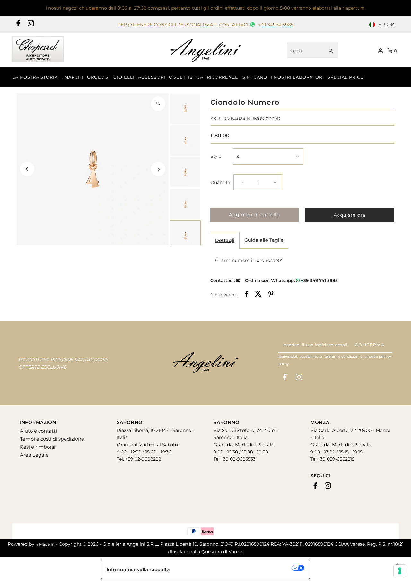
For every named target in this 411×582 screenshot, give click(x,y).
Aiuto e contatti (38, 431)
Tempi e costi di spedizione (52, 439)
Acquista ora (349, 215)
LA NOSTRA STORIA (35, 77)
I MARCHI (72, 77)
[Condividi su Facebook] (246, 295)
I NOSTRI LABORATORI (297, 77)
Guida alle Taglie (264, 240)
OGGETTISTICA (186, 77)
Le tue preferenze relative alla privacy (234, 568)
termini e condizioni (341, 356)
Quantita (220, 182)
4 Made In (45, 544)
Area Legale (34, 455)
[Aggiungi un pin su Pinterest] (271, 295)
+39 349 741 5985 (319, 280)
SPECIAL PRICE (345, 77)
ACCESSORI (151, 77)
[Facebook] (17, 24)
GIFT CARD (254, 77)
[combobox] (305, 50)
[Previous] (27, 169)
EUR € (386, 25)
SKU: (215, 118)
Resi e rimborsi (37, 447)
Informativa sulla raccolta (138, 569)
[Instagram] (30, 24)
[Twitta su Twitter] (258, 295)
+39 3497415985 (275, 25)
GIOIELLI (124, 77)
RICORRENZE (222, 77)
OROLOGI (98, 77)
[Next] (158, 169)
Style (215, 156)
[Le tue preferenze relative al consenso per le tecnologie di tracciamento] (400, 571)
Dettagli (224, 240)
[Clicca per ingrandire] (158, 103)
